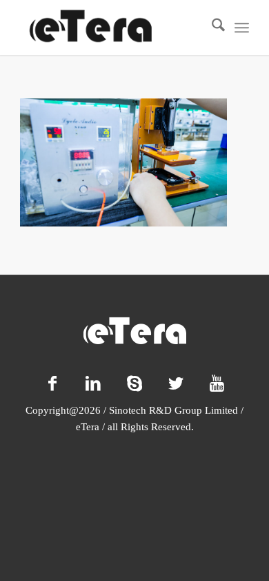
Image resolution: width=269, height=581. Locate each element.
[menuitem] (211, 27)
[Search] (211, 27)
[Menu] (242, 27)
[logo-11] (111, 27)
